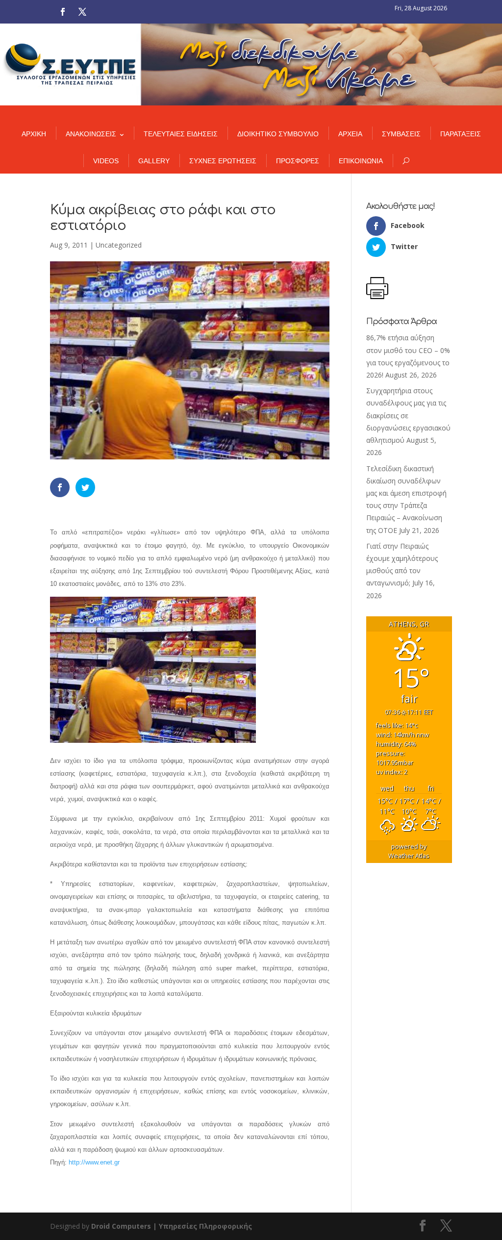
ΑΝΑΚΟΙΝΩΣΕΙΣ (91, 134)
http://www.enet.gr (94, 1162)
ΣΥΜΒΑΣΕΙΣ (401, 134)
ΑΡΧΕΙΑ (350, 134)
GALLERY (154, 161)
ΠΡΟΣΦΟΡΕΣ (297, 161)
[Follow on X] (82, 12)
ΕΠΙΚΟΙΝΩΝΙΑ (361, 161)
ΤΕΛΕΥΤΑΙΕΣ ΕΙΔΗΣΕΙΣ (181, 134)
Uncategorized (119, 245)
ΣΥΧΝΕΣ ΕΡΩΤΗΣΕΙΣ (222, 161)
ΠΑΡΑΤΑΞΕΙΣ (460, 134)
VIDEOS (106, 161)
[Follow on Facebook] (63, 12)
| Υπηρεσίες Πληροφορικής (202, 1226)
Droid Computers (121, 1226)
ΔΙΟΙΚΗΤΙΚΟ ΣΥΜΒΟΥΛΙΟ (278, 134)
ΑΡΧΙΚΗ (34, 134)
